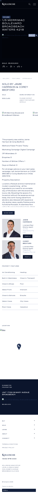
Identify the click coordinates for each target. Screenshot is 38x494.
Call (5, 490)
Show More (8, 212)
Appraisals (27, 78)
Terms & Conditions (10, 444)
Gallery (6, 78)
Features (16, 78)
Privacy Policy (8, 447)
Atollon (11, 486)
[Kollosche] (8, 4)
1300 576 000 (9, 459)
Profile (28, 236)
